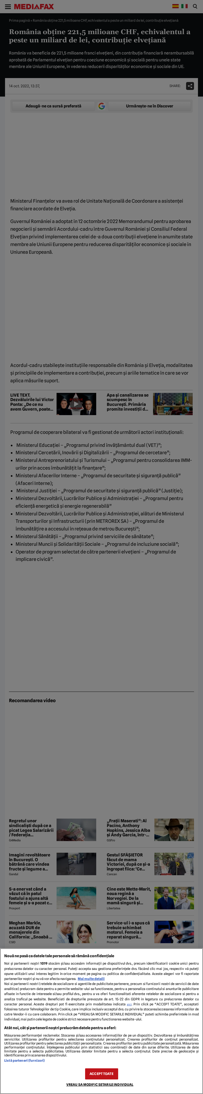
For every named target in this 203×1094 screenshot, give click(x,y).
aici (129, 1004)
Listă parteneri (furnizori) (24, 1061)
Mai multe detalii (91, 979)
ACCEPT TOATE (101, 1074)
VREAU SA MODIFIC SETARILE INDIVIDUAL (99, 1085)
